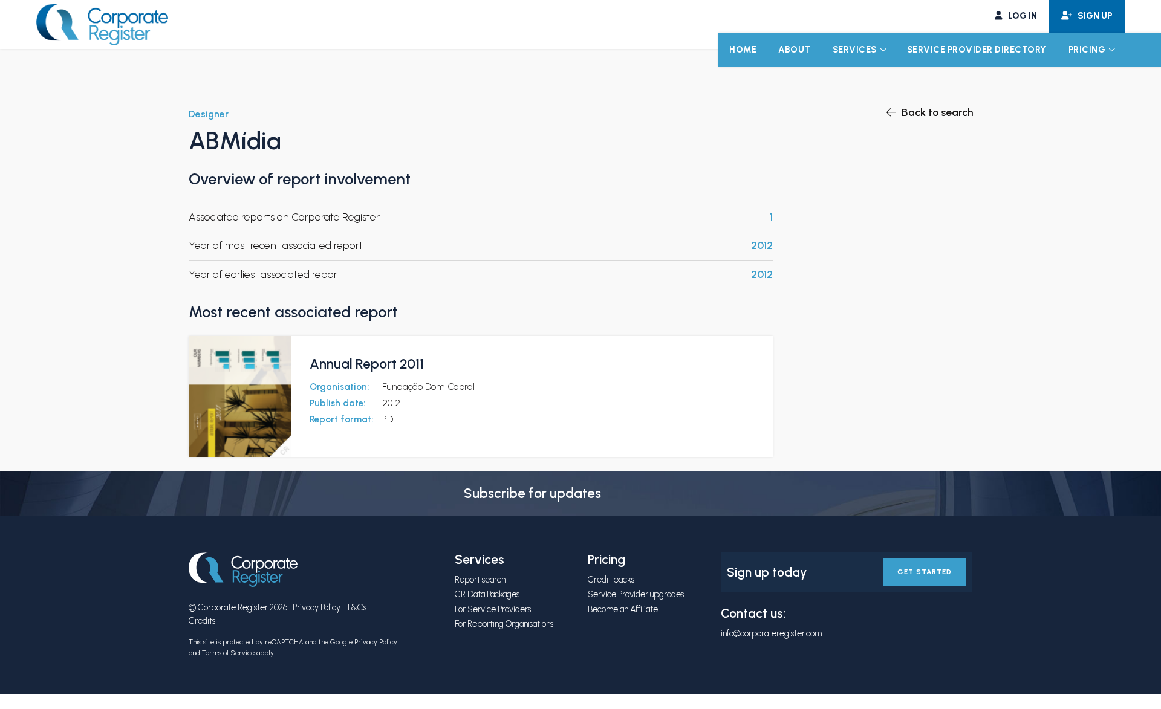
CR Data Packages (487, 594)
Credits (202, 620)
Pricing (1087, 49)
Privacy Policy (316, 607)
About (794, 49)
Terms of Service (228, 653)
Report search (480, 579)
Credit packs (611, 579)
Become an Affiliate (623, 609)
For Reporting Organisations (504, 623)
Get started (924, 572)
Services (855, 49)
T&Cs (356, 607)
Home (742, 49)
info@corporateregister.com (771, 633)
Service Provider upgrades (636, 594)
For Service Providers (493, 609)
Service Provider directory (977, 49)
